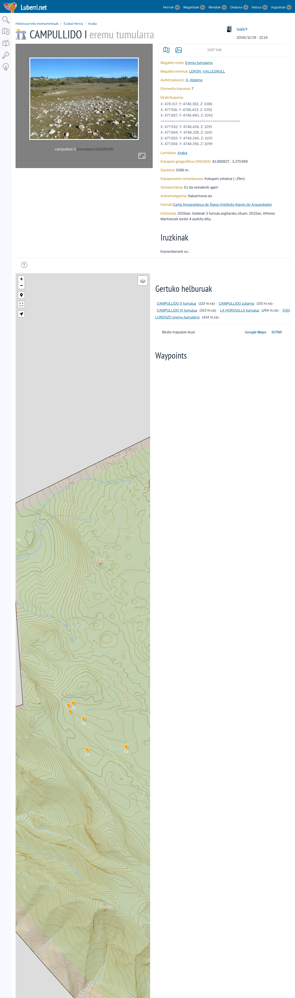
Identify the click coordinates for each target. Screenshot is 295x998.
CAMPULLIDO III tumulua (177, 310)
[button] (70, 712)
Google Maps (255, 332)
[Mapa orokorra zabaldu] (6, 35)
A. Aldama (194, 80)
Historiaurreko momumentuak (37, 24)
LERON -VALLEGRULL (207, 71)
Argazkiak (278, 7)
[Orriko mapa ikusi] (166, 50)
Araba (92, 24)
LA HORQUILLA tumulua (239, 310)
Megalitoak (191, 7)
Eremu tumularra (199, 63)
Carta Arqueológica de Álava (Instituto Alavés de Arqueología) (222, 204)
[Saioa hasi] (6, 59)
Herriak (168, 7)
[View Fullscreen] (21, 304)
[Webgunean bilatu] (6, 24)
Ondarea (236, 7)
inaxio (241, 28)
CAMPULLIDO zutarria (236, 303)
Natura (257, 7)
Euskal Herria (73, 24)
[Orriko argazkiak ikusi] (179, 50)
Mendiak (215, 7)
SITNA (276, 332)
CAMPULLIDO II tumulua (176, 303)
